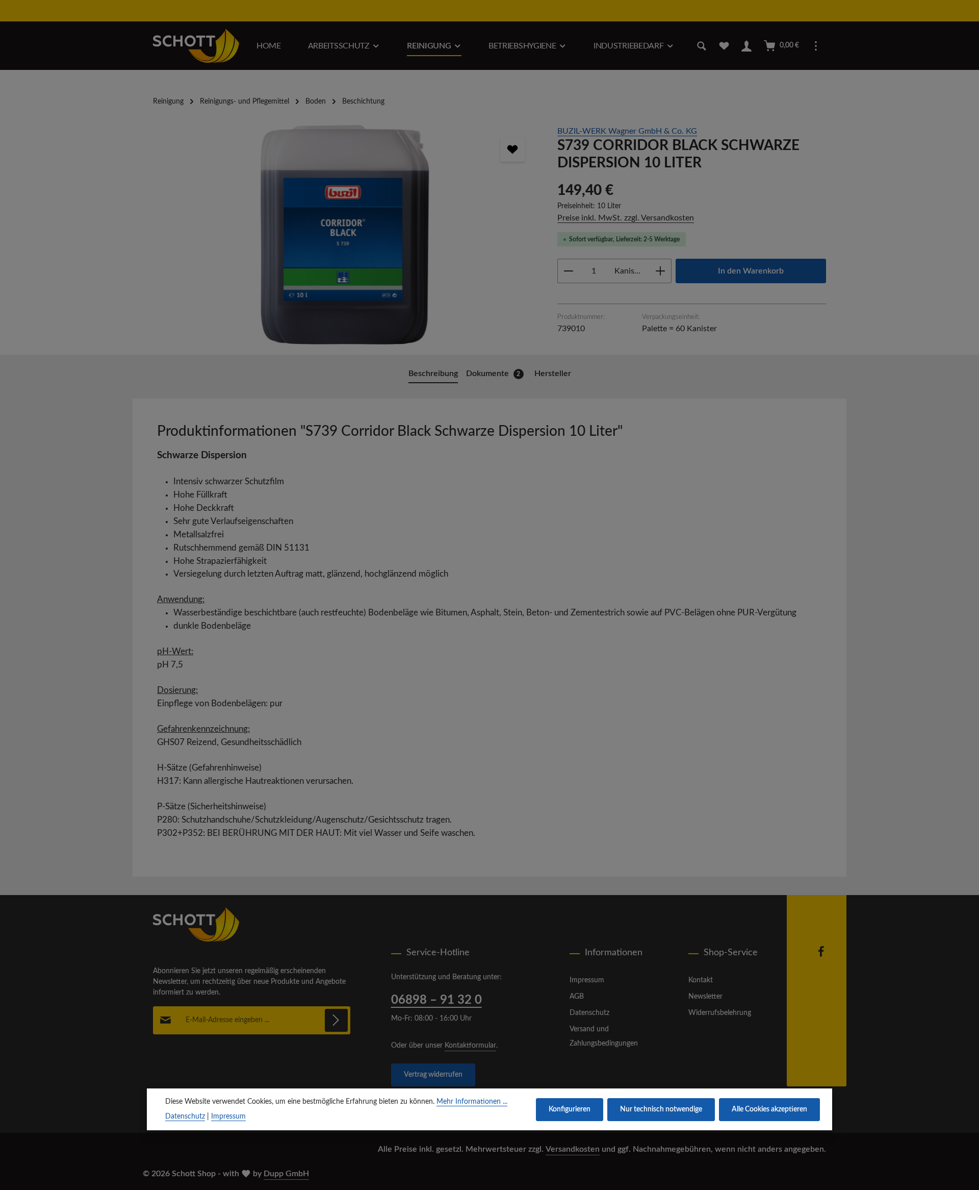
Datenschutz (589, 1013)
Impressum (587, 980)
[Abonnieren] (336, 1020)
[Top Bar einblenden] (816, 46)
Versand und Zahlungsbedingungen (604, 1036)
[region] (345, 234)
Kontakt (700, 980)
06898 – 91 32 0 (436, 1000)
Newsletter (705, 996)
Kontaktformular (470, 1045)
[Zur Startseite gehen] (196, 46)
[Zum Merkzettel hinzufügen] (512, 149)
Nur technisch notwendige (661, 1109)
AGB (577, 996)
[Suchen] (701, 46)
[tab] (433, 374)
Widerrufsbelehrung (719, 1013)
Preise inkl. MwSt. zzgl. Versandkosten (625, 218)
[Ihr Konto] (746, 46)
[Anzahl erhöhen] (661, 271)
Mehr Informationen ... (471, 1101)
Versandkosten (573, 1149)
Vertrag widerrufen (433, 1074)
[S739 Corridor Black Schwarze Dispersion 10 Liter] (345, 234)
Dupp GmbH (286, 1174)
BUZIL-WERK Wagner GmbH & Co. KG (627, 131)
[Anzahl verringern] (568, 271)
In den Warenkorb (751, 271)
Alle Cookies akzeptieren (769, 1109)
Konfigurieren (569, 1109)
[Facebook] (821, 955)
